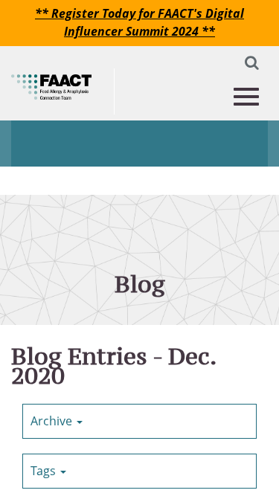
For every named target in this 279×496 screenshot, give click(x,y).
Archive (53, 421)
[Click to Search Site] (248, 65)
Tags (45, 471)
